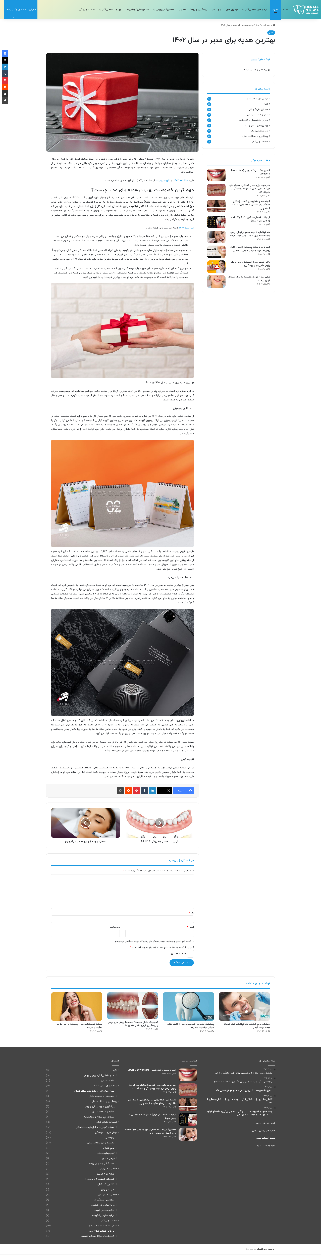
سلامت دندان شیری (104, 1210)
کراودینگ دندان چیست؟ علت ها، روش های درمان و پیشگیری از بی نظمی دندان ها (133, 1024)
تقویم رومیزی (163, 180)
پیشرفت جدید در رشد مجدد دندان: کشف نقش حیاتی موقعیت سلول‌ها (190, 1025)
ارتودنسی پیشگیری (104, 1200)
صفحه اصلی (267, 25)
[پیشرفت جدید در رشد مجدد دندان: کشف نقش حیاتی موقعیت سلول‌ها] (188, 1006)
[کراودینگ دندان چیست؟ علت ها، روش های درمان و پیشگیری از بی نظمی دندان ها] (132, 1005)
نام (191, 912)
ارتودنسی (110, 1137)
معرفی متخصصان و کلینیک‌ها (253, 120)
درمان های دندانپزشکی (255, 9)
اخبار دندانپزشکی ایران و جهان (99, 1075)
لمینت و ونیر (108, 1189)
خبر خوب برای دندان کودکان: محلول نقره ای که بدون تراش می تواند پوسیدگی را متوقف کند (249, 189)
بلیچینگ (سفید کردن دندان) (100, 1179)
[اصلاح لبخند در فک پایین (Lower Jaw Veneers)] (216, 175)
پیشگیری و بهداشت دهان (194, 9)
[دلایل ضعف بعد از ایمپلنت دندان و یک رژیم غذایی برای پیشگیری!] (216, 266)
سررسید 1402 (186, 228)
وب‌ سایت (115, 927)
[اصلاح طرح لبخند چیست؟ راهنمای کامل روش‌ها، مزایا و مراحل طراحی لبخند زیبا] (216, 252)
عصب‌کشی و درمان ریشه (101, 1163)
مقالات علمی (108, 1080)
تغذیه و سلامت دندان (103, 1111)
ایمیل (190, 927)
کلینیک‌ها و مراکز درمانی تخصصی (97, 1236)
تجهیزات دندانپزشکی (112, 9)
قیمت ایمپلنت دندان (265, 1123)
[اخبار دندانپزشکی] (305, 9)
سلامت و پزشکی (87, 9)
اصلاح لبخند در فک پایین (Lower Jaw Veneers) (151, 1070)
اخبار (276, 9)
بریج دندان (109, 1148)
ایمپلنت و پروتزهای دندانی (101, 1143)
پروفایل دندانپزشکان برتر (102, 1231)
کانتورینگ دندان (106, 1184)
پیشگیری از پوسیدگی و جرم (100, 1106)
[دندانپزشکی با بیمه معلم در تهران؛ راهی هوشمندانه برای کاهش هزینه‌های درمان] (216, 237)
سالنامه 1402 (181, 180)
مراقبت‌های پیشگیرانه (103, 1215)
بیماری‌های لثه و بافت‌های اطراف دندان (94, 1091)
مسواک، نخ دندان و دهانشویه (99, 1117)
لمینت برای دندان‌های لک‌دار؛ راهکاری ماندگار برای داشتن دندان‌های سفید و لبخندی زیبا (251, 205)
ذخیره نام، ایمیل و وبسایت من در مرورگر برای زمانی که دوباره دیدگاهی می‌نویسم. (153, 941)
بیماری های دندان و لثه (226, 9)
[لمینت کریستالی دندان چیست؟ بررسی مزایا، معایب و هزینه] (76, 1006)
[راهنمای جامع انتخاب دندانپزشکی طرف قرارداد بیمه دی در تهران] (244, 1006)
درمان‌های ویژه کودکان (103, 1205)
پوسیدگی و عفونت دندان (102, 1096)
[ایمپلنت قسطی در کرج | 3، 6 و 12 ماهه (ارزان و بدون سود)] (216, 222)
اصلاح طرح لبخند (106, 1174)
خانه (285, 9)
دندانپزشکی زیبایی (164, 9)
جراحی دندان (108, 1158)
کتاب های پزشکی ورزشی (263, 1130)
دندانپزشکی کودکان (139, 9)
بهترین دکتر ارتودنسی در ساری (256, 69)
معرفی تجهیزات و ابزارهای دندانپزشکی (95, 1127)
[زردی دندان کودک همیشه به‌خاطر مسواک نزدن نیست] (216, 281)
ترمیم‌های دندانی (106, 1153)
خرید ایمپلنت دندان (266, 1145)
